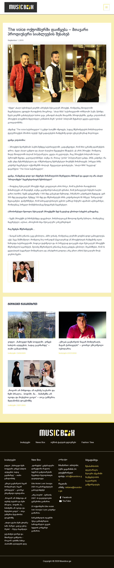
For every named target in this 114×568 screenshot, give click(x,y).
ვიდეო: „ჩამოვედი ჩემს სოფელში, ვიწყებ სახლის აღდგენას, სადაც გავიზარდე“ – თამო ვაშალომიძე (29, 345)
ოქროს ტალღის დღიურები (63, 442)
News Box (40, 442)
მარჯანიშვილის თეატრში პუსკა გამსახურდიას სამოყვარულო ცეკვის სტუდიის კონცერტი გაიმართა (42, 524)
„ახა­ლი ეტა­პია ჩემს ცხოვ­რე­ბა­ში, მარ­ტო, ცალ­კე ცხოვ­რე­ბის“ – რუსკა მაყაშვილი (16, 526)
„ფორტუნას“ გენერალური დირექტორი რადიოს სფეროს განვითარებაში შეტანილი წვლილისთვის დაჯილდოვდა (42, 472)
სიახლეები (12, 353)
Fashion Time (88, 442)
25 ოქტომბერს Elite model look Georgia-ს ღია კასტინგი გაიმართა (43, 510)
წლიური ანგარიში (94, 474)
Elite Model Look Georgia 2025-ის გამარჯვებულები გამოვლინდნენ (42, 487)
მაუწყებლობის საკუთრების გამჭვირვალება (92, 481)
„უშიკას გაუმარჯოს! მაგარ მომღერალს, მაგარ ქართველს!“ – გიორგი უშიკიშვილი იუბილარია (81, 345)
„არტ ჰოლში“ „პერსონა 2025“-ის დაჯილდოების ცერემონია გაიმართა (41, 498)
